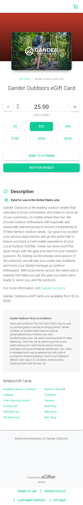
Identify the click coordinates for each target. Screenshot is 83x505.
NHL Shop (50, 417)
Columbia (50, 394)
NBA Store (51, 411)
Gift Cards (24, 79)
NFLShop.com (11, 417)
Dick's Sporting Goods (16, 400)
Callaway (8, 394)
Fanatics (49, 400)
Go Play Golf (10, 406)
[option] (15, 126)
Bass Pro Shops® (55, 389)
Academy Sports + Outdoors (19, 389)
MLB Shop (51, 406)
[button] (75, 6)
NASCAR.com (11, 411)
